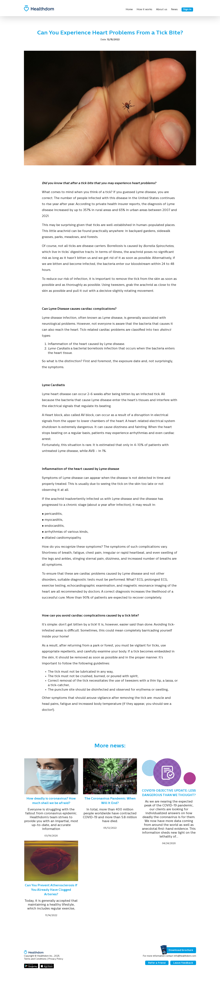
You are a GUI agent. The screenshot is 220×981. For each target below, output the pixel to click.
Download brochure (181, 950)
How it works (144, 9)
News (174, 9)
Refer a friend (157, 963)
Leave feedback (183, 963)
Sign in (187, 9)
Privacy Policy (55, 959)
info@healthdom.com (185, 956)
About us (161, 9)
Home (129, 9)
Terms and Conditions (35, 959)
